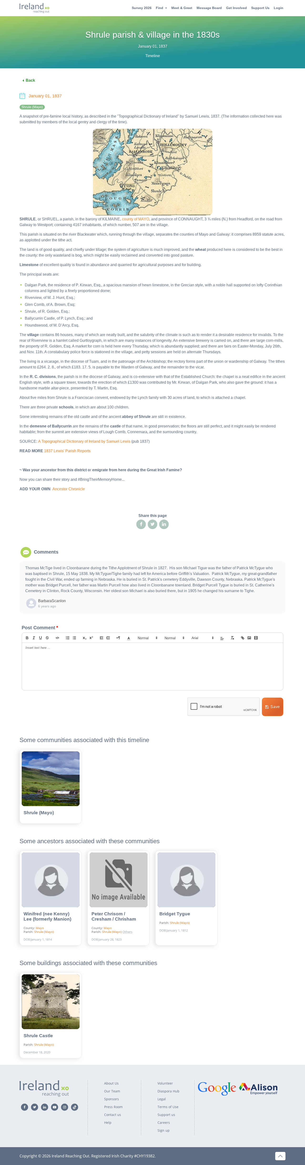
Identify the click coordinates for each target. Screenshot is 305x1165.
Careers (164, 1122)
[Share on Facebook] (141, 524)
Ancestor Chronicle (68, 489)
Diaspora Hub (168, 1091)
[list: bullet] (74, 638)
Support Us (260, 8)
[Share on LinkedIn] (164, 524)
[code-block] (57, 638)
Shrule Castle (38, 1035)
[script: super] (91, 638)
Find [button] (159, 8)
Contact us (112, 1114)
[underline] (40, 638)
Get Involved (236, 8)
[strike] (47, 638)
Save (275, 707)
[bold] (27, 638)
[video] (256, 638)
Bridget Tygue (174, 913)
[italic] (33, 638)
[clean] (232, 638)
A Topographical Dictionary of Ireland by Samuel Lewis (84, 441)
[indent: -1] (101, 638)
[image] (249, 638)
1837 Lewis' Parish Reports (67, 451)
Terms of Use (168, 1107)
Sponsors (111, 1099)
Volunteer (165, 1083)
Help (108, 1122)
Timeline (152, 56)
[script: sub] (84, 638)
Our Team (112, 1091)
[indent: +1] (108, 638)
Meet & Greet (181, 8)
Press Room (113, 1107)
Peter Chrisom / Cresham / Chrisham (114, 916)
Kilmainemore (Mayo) (142, 924)
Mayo (40, 928)
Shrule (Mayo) (32, 107)
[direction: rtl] (118, 638)
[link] (242, 638)
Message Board (209, 8)
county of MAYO (135, 219)
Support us (166, 1114)
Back (30, 80)
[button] (128, 638)
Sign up (164, 1130)
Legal (162, 1099)
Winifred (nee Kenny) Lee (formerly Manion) (47, 916)
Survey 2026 (142, 8)
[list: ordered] (67, 638)
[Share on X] (152, 524)
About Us (111, 1083)
